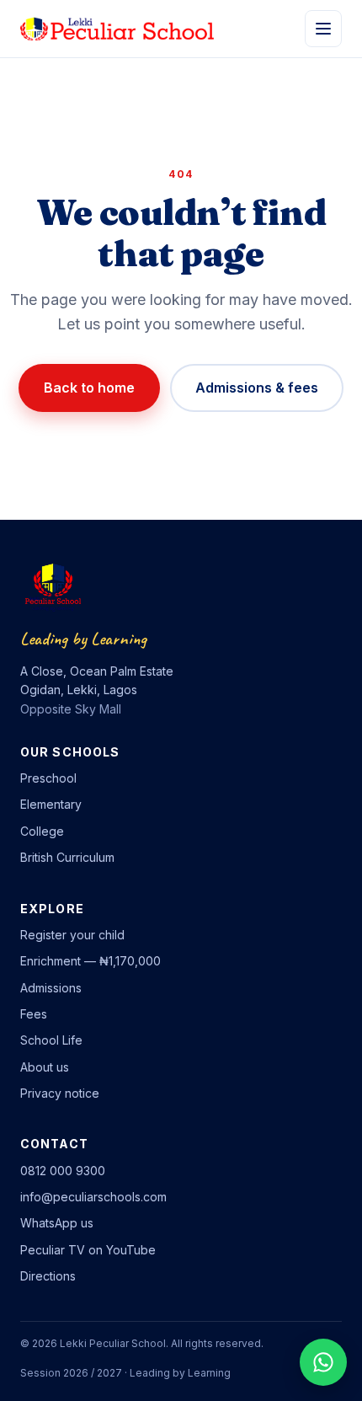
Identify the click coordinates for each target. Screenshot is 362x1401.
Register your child (72, 935)
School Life (51, 1040)
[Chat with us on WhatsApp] (323, 1362)
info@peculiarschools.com (93, 1197)
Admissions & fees (256, 387)
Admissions (51, 988)
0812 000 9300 (62, 1170)
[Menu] (323, 28)
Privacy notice (59, 1093)
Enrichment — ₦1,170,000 (90, 961)
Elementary (51, 804)
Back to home (89, 387)
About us (44, 1067)
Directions (48, 1276)
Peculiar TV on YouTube (88, 1250)
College (42, 831)
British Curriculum (67, 857)
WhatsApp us (56, 1223)
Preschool (48, 778)
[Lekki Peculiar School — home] (117, 28)
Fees (33, 1014)
